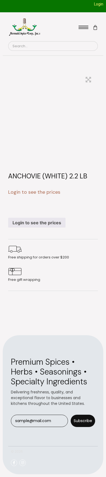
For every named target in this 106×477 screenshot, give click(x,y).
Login (98, 4)
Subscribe (83, 420)
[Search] (91, 46)
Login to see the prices (37, 222)
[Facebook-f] (14, 463)
